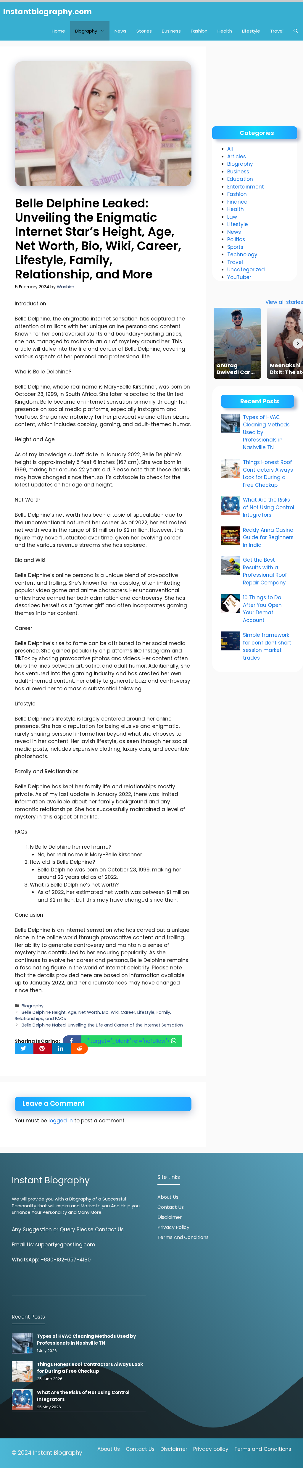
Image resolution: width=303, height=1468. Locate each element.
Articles (236, 156)
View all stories (284, 302)
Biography (86, 31)
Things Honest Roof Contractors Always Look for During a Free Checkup (268, 474)
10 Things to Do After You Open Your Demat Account (262, 609)
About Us (167, 1197)
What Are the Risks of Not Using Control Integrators (268, 507)
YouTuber (239, 277)
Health (224, 31)
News (120, 31)
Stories (144, 31)
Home (58, 31)
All (230, 148)
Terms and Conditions (183, 1237)
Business (171, 31)
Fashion (199, 31)
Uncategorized (246, 269)
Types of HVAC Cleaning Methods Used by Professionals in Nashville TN (86, 1339)
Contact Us (170, 1207)
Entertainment (245, 186)
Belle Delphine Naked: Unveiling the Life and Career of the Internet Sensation (102, 1025)
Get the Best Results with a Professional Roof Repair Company (265, 571)
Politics (236, 239)
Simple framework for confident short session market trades (267, 646)
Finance (237, 201)
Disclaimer (169, 1217)
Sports (235, 247)
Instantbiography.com (47, 12)
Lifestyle (251, 31)
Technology (242, 254)
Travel (276, 31)
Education (240, 179)
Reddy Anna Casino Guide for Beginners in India (268, 537)
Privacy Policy (173, 1227)
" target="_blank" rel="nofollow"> (129, 1041)
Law (232, 216)
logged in (61, 1120)
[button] (296, 31)
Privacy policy (210, 1449)
